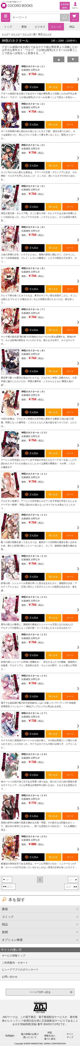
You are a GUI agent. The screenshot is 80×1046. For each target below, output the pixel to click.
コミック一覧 (29, 34)
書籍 (24, 26)
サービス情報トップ (13, 955)
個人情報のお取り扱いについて (30, 1036)
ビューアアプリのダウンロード (20, 969)
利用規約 (9, 1035)
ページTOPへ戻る (40, 992)
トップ (8, 26)
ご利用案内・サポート (15, 962)
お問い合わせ (9, 976)
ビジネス (40, 26)
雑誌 (72, 26)
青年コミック (45, 34)
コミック (56, 26)
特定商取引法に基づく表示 (49, 1035)
